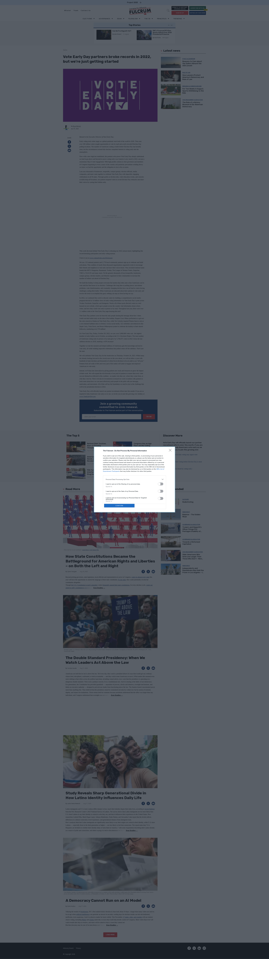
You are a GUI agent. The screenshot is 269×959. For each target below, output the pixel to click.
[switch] (160, 484)
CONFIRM (119, 505)
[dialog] (134, 479)
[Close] (171, 451)
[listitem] (134, 479)
